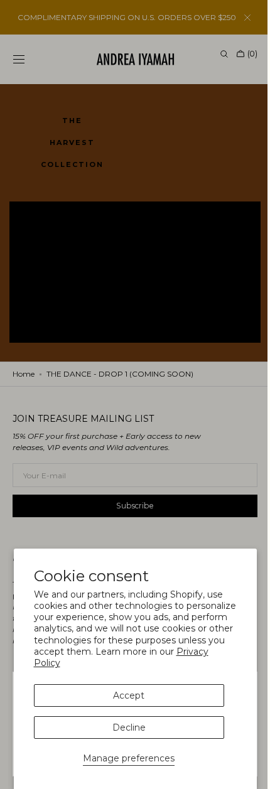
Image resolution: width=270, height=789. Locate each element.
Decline (129, 727)
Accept (128, 695)
